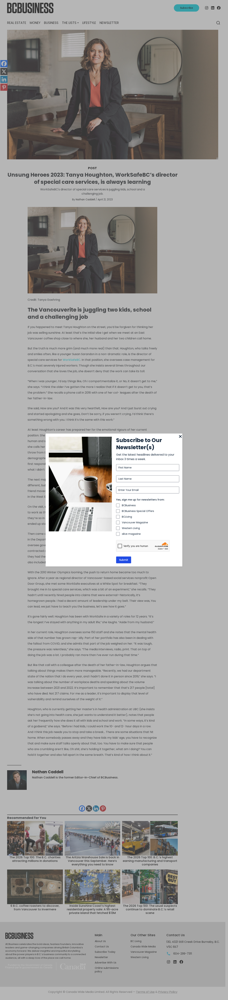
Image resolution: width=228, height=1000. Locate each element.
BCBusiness (129, 505)
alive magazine (131, 534)
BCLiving (127, 517)
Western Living (131, 528)
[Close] (180, 437)
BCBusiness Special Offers (138, 511)
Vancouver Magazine (135, 522)
